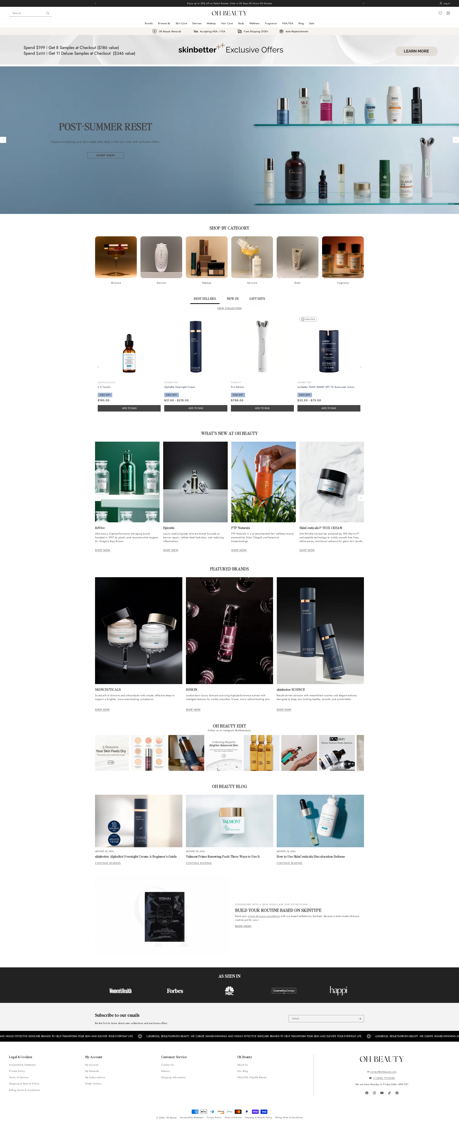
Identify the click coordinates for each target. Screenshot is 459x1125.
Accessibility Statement (22, 1065)
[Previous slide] (3, 140)
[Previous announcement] (95, 3)
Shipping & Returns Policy (24, 1083)
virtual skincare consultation (264, 916)
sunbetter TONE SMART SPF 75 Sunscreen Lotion (325, 387)
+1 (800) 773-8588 (384, 1078)
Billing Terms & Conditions (24, 1090)
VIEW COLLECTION (229, 308)
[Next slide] (456, 140)
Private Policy (17, 1071)
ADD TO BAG (195, 408)
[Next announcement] (363, 3)
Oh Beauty (171, 1117)
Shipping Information (173, 1077)
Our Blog (242, 1071)
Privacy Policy (214, 1117)
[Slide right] (361, 367)
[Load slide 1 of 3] (224, 211)
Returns (165, 1071)
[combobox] (30, 13)
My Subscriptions (95, 1077)
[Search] (48, 13)
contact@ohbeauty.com (383, 1072)
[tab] (204, 300)
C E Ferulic (104, 387)
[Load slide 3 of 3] (235, 211)
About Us (242, 1065)
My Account (92, 1065)
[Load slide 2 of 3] (229, 211)
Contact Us (167, 1065)
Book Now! (243, 926)
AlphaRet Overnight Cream (179, 387)
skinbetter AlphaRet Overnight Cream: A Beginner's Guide (136, 856)
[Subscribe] (360, 1018)
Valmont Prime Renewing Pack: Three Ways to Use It (223, 856)
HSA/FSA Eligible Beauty (252, 1077)
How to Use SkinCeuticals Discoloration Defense (311, 856)
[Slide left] (98, 367)
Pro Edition (237, 387)
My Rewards (92, 1071)
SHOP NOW (102, 550)
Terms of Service (19, 1077)
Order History (93, 1083)
